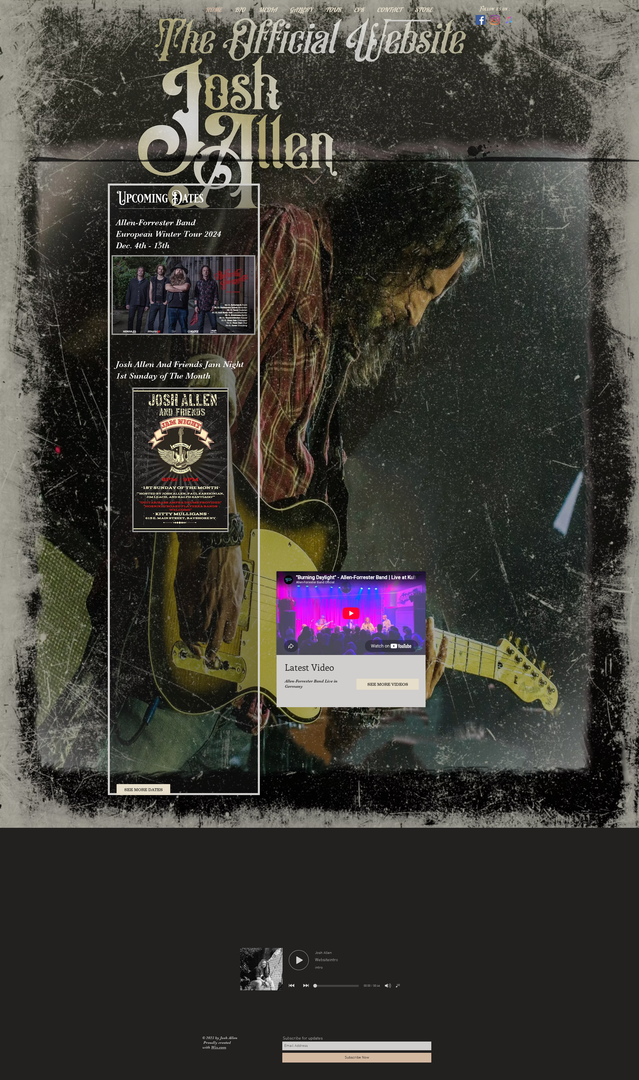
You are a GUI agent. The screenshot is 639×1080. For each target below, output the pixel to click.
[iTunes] (509, 20)
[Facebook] (480, 20)
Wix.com (218, 1047)
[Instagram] (494, 20)
